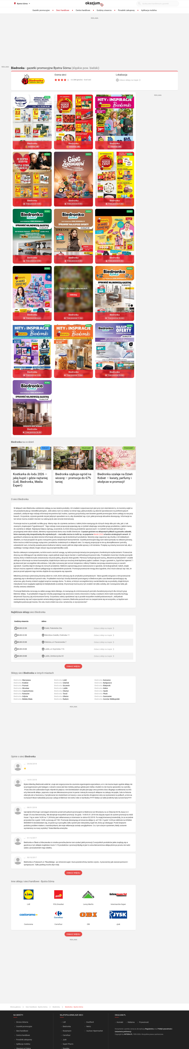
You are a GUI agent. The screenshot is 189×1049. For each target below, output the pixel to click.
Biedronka (56, 1007)
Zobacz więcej (73, 666)
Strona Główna (22, 1022)
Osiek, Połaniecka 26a (53, 628)
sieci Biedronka (28, 612)
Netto (88, 1026)
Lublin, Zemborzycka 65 (54, 656)
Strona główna (15, 1007)
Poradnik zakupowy (24, 1040)
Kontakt (120, 1022)
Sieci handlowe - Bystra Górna (36, 1007)
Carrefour (66, 1035)
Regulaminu (149, 1029)
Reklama (131, 1022)
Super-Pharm (68, 1044)
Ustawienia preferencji (123, 1032)
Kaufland (90, 1022)
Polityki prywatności (165, 1029)
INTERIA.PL (128, 1034)
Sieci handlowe (22, 1031)
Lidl (64, 1022)
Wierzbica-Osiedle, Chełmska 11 (57, 635)
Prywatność (144, 1022)
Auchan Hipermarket (94, 1031)
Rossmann (67, 1031)
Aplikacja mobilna (23, 1044)
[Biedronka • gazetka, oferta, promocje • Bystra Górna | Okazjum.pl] (33, 79)
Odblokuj (73, 295)
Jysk (64, 1040)
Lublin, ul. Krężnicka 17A (54, 649)
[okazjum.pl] (94, 4)
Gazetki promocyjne (24, 1026)
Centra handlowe (23, 1035)
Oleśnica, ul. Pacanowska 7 (55, 642)
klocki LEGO (98, 534)
